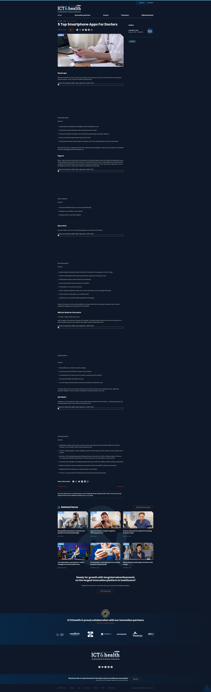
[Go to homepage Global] (69, 8)
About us (141, 3)
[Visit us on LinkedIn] (108, 667)
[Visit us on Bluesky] (102, 667)
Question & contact (62, 687)
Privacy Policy (87, 687)
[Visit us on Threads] (99, 667)
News (60, 15)
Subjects (79, 687)
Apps (65, 21)
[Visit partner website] (57, 634)
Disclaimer (95, 687)
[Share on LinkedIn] (89, 30)
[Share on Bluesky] (83, 30)
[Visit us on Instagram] (112, 667)
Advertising (71, 687)
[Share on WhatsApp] (91, 30)
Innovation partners (82, 15)
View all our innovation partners (105, 623)
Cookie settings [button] (111, 687)
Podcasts (125, 15)
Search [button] (151, 3)
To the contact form (105, 591)
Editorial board (147, 15)
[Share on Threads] (77, 30)
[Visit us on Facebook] (105, 667)
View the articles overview (143, 507)
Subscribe (135, 679)
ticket (87, 495)
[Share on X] (80, 30)
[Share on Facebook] (86, 30)
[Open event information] (206, 687)
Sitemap (102, 687)
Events (106, 15)
